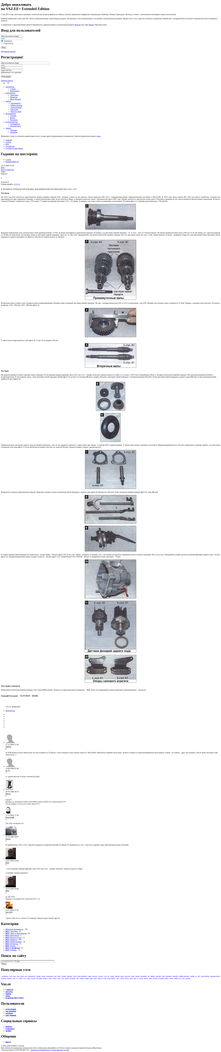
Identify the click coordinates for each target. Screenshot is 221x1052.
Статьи (13, 89)
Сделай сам (10, 146)
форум (8, 101)
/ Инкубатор (12, 935)
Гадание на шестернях (14, 148)
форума (78, 25)
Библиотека (14, 91)
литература (10, 87)
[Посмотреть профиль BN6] (11, 859)
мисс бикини (11, 1015)
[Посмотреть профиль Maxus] (10, 790)
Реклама (13, 130)
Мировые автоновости (14, 929)
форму (91, 25)
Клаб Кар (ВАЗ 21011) (15, 998)
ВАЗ (7, 144)
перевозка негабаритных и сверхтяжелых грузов (50, 1050)
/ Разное (11, 946)
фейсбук (9, 1027)
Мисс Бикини (15, 99)
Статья (8, 160)
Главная (9, 140)
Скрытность (8, 43)
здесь (98, 136)
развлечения (10, 93)
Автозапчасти (15, 126)
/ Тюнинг (11, 950)
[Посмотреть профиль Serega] (11, 835)
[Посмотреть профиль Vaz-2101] (9, 908)
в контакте (10, 1029)
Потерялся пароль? (8, 51)
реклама (9, 992)
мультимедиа (11, 114)
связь (8, 996)
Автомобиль (15, 124)
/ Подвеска (12, 944)
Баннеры (13, 132)
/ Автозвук (12, 931)
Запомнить (8, 41)
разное (8, 128)
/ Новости (11, 940)
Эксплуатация (16, 107)
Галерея (13, 116)
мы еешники (11, 1011)
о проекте (9, 990)
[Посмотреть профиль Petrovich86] (8, 813)
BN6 (2, 168)
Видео (12, 118)
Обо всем (14, 109)
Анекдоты (14, 95)
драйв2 (8, 1031)
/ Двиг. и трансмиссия (16, 933)
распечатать (10, 711)
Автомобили (15, 103)
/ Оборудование (14, 942)
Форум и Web (15, 112)
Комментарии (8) (12, 162)
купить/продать (12, 122)
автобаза (9, 1013)
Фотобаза (13, 120)
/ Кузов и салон (13, 938)
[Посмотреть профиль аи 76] (10, 766)
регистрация (11, 1009)
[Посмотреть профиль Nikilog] (10, 742)
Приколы (13, 97)
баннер (8, 994)
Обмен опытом (16, 105)
